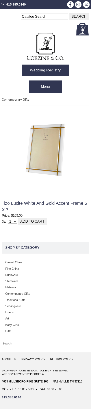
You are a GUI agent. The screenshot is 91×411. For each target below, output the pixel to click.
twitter (86, 4)
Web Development (14, 374)
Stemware (11, 281)
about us (9, 359)
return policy (61, 359)
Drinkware (11, 275)
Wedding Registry (45, 70)
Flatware (10, 287)
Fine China (12, 268)
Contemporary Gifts (15, 99)
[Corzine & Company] (45, 46)
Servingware (13, 306)
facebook (70, 4)
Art (7, 318)
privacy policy (33, 359)
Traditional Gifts (15, 300)
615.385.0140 (16, 4)
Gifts (8, 331)
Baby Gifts (12, 325)
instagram (78, 4)
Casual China (13, 262)
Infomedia (37, 374)
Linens (9, 312)
